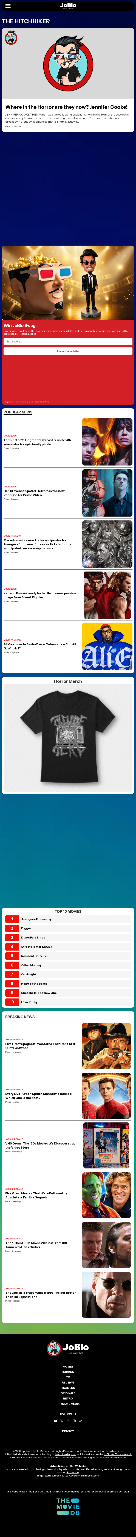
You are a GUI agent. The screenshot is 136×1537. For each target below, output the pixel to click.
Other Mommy (31, 965)
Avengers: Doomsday (36, 919)
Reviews (68, 1382)
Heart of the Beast (34, 983)
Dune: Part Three (33, 937)
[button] (8, 6)
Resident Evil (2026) (35, 956)
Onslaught (28, 974)
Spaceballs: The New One (39, 993)
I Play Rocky (29, 1002)
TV (68, 1377)
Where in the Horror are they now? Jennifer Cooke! (66, 107)
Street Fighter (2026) (36, 946)
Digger (26, 928)
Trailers (68, 1388)
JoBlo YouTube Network (118, 1454)
